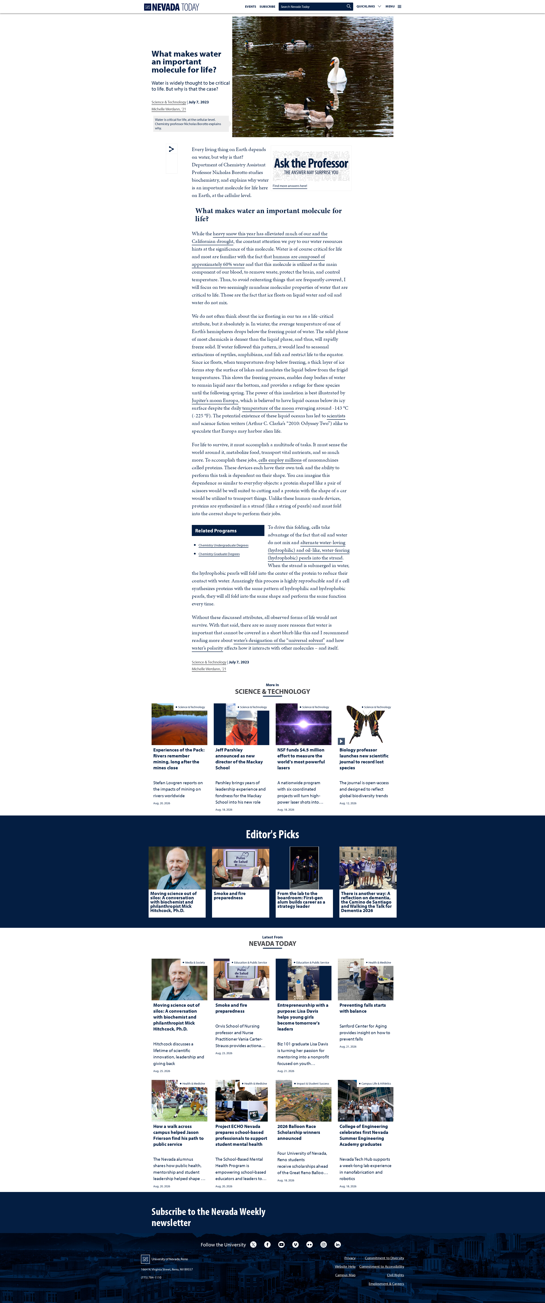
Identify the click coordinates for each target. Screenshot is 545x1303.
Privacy (350, 1258)
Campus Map (345, 1275)
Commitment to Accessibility (381, 1267)
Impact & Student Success (313, 1083)
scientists (336, 415)
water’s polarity (207, 648)
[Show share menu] (171, 149)
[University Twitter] (253, 1244)
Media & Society (195, 962)
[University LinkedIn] (337, 1244)
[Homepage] (171, 7)
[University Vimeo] (295, 1244)
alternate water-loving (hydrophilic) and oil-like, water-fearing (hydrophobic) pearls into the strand (309, 550)
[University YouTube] (281, 1244)
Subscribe (267, 6)
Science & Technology (169, 102)
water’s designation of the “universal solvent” (279, 640)
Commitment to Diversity (384, 1258)
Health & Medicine (380, 962)
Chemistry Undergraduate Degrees (223, 545)
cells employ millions (280, 459)
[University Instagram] (323, 1244)
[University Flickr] (309, 1244)
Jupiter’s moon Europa (215, 400)
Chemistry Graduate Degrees (219, 554)
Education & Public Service (250, 962)
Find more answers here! (290, 186)
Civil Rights (395, 1275)
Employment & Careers (386, 1284)
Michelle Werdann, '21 (169, 109)
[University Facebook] (267, 1244)
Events (250, 6)
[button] (369, 6)
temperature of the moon (268, 408)
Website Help (345, 1267)
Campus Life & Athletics (376, 1083)
